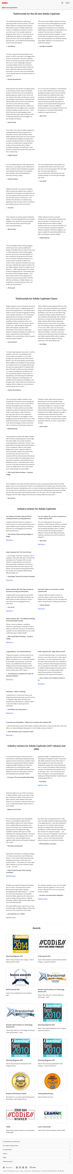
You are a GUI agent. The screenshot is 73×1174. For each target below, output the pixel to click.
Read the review (42, 785)
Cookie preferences (36, 1171)
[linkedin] (26, 1167)
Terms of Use (27, 1171)
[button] (62, 2)
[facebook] (17, 1167)
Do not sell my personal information (49, 1171)
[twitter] (23, 1167)
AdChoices (62, 1171)
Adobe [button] (4, 1157)
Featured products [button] (8, 1161)
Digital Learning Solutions (9, 7)
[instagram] (20, 1167)
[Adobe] (4, 3)
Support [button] (5, 1153)
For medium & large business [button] (10, 1145)
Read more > (10, 540)
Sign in (68, 3)
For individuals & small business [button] (11, 1141)
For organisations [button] (7, 1149)
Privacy (21, 1171)
